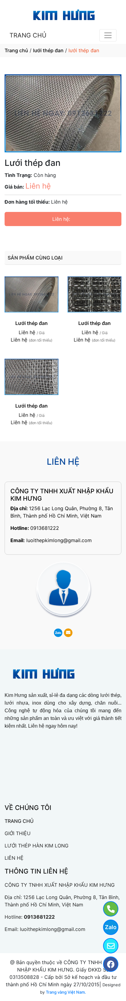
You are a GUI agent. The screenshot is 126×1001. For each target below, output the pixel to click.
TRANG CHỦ (27, 35)
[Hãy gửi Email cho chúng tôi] (106, 945)
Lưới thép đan (31, 323)
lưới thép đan (48, 50)
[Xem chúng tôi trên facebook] (106, 964)
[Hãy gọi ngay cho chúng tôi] (106, 909)
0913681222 (44, 528)
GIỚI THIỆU (18, 833)
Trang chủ (16, 50)
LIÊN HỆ (14, 858)
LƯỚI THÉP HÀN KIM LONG (37, 846)
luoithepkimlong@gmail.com (59, 540)
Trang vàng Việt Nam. (66, 992)
